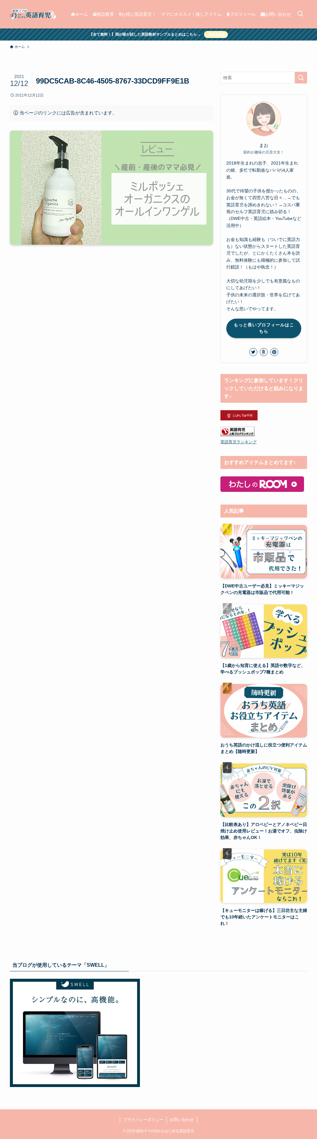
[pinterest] (274, 352)
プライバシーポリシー (143, 1119)
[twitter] (253, 352)
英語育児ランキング (238, 442)
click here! (216, 34)
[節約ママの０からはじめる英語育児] (33, 14)
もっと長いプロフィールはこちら (264, 328)
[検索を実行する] (301, 78)
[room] (264, 352)
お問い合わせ (182, 1119)
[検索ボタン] (300, 14)
